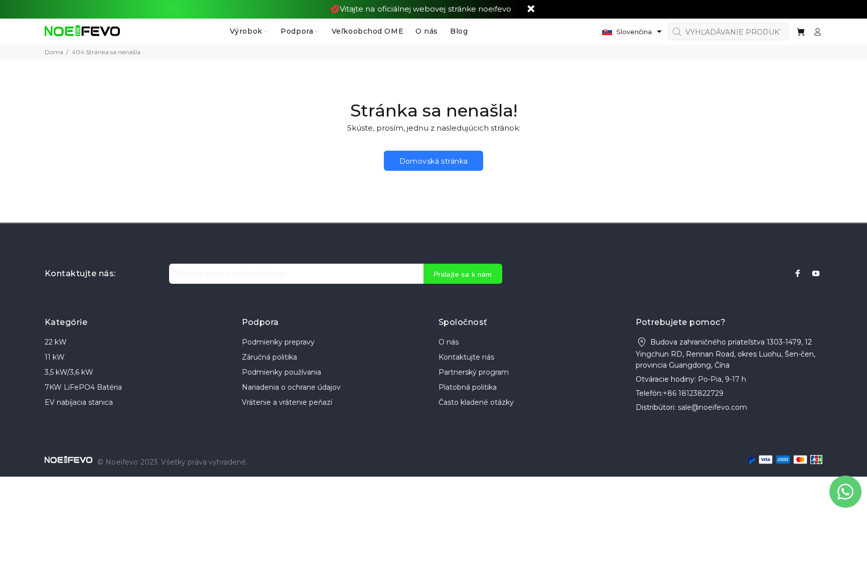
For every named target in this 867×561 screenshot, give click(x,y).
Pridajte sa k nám (463, 274)
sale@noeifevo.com (712, 407)
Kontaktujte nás (466, 357)
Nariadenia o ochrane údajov (291, 387)
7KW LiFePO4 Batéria (83, 387)
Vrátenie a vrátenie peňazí (287, 402)
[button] (632, 31)
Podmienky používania (281, 372)
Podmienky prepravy (278, 342)
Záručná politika (269, 357)
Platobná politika (468, 387)
